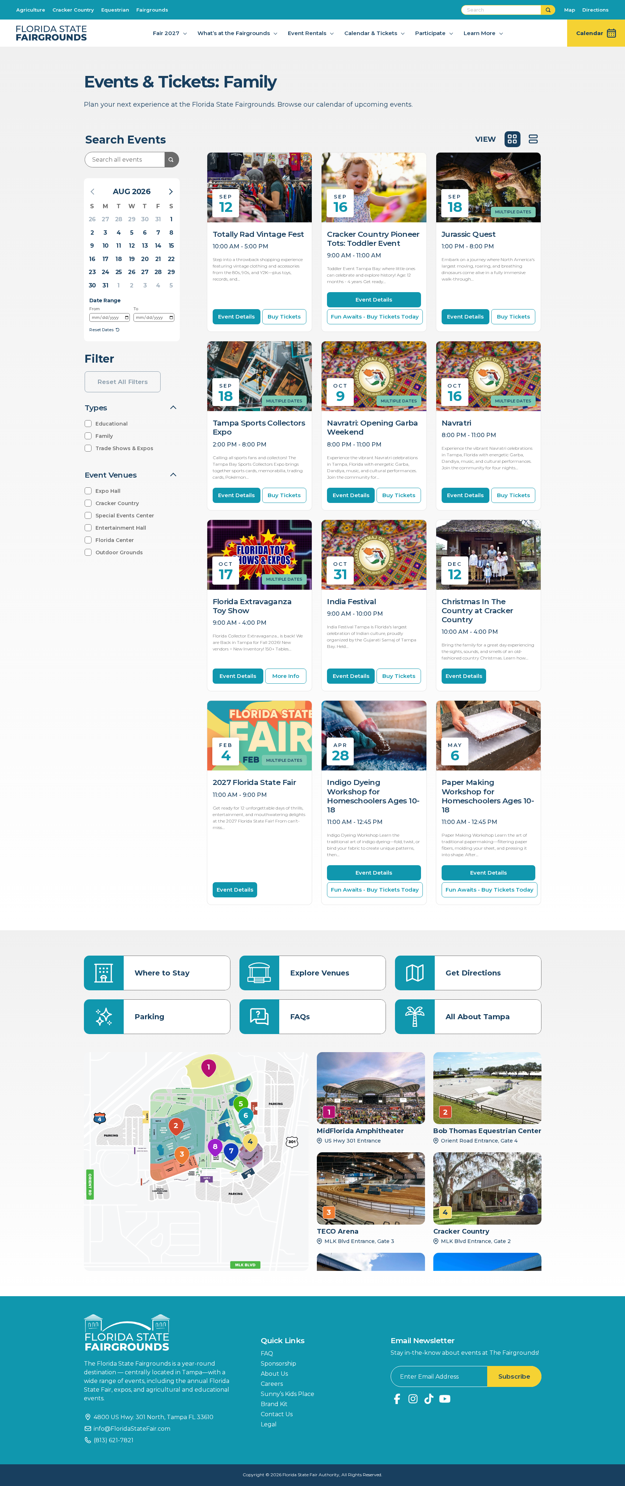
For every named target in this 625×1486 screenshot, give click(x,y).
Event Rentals (307, 33)
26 (92, 219)
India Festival (351, 601)
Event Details (236, 316)
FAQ (267, 1353)
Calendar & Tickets (370, 33)
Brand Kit (274, 1404)
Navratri (456, 422)
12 (132, 245)
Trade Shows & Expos (124, 448)
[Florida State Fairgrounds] (161, 1332)
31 (158, 219)
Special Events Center (124, 515)
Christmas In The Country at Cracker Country (477, 610)
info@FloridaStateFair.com (132, 1428)
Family (104, 436)
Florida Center (114, 540)
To (135, 308)
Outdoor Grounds (119, 552)
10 (105, 245)
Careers (272, 1383)
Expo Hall (107, 491)
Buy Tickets (284, 316)
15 (171, 245)
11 (118, 245)
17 (105, 259)
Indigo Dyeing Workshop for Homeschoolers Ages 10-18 (373, 796)
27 (105, 219)
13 (145, 245)
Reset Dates (101, 329)
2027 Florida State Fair (254, 782)
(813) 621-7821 (113, 1440)
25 (118, 272)
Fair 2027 (166, 33)
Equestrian (115, 10)
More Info (285, 675)
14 (158, 245)
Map (569, 10)
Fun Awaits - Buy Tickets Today (375, 316)
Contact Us (277, 1414)
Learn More (480, 33)
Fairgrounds (152, 10)
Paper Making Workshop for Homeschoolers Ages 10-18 (488, 796)
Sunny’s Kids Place (287, 1394)
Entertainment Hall (120, 528)
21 (158, 259)
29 (131, 219)
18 (118, 259)
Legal (269, 1424)
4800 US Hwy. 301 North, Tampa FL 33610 (153, 1417)
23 (92, 272)
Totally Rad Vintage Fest (258, 234)
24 (105, 272)
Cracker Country (73, 10)
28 (118, 219)
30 (144, 219)
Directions (595, 10)
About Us (274, 1373)
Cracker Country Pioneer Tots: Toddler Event (373, 239)
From (94, 308)
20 (144, 259)
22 (171, 259)
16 (92, 259)
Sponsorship (278, 1363)
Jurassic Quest (469, 234)
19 (132, 259)
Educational (111, 423)
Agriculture (30, 10)
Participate (430, 33)
